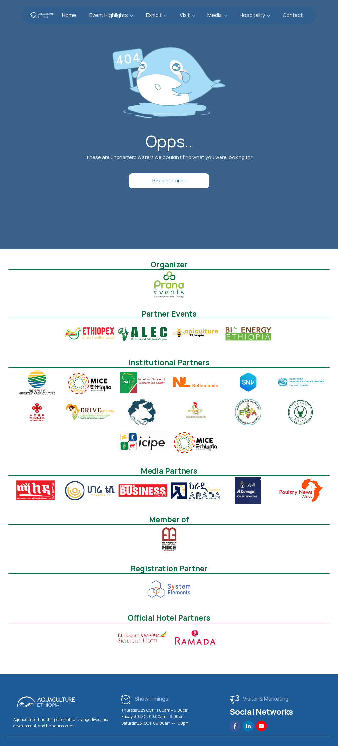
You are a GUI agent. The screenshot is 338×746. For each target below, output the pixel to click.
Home (69, 15)
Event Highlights (108, 15)
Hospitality (252, 15)
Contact (293, 15)
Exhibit (154, 15)
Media (214, 15)
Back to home (169, 180)
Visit (185, 15)
